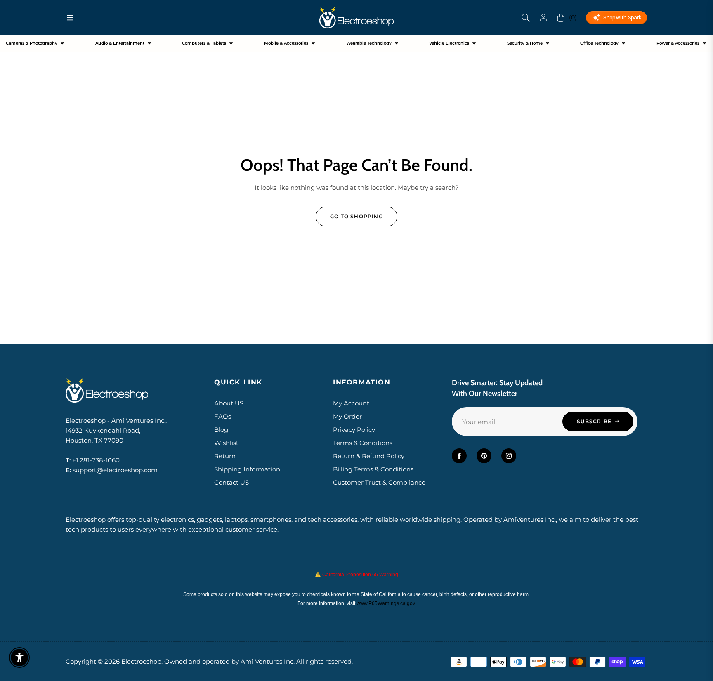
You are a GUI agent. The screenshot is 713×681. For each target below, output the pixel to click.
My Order (347, 416)
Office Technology (599, 43)
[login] (543, 17)
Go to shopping (356, 216)
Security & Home (525, 43)
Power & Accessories (677, 43)
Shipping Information (247, 469)
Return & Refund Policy (368, 456)
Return (225, 456)
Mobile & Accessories (286, 43)
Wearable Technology (369, 43)
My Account (351, 403)
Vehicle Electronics (449, 43)
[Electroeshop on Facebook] (459, 455)
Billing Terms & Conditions (373, 469)
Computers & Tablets (204, 43)
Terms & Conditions (362, 443)
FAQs (222, 416)
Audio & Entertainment (119, 43)
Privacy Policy (354, 430)
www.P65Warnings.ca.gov (385, 603)
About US (228, 403)
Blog (221, 430)
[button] (526, 17)
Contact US (231, 482)
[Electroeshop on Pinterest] (484, 455)
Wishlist (226, 443)
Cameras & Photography (31, 43)
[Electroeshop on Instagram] (508, 455)
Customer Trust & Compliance (379, 482)
